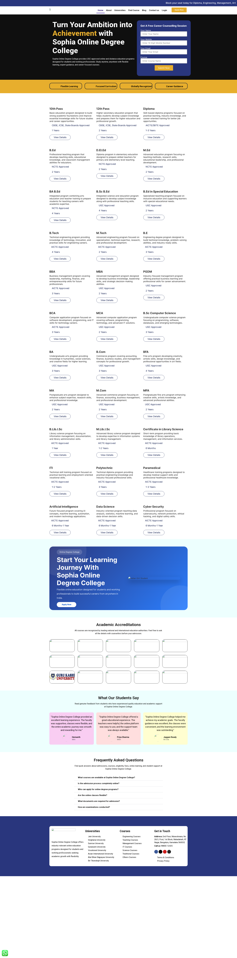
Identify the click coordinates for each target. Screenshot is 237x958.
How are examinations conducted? (94, 807)
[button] (118, 778)
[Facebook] (156, 852)
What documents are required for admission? (99, 801)
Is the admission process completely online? (98, 783)
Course (143, 57)
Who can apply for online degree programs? (98, 789)
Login (164, 10)
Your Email (145, 48)
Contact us (154, 10)
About (109, 10)
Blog (144, 10)
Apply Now (66, 604)
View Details (60, 137)
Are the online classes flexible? (92, 795)
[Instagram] (169, 852)
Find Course (133, 10)
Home (100, 10)
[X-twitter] (160, 852)
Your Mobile (146, 39)
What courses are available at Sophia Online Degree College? (106, 777)
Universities (120, 10)
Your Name (145, 30)
